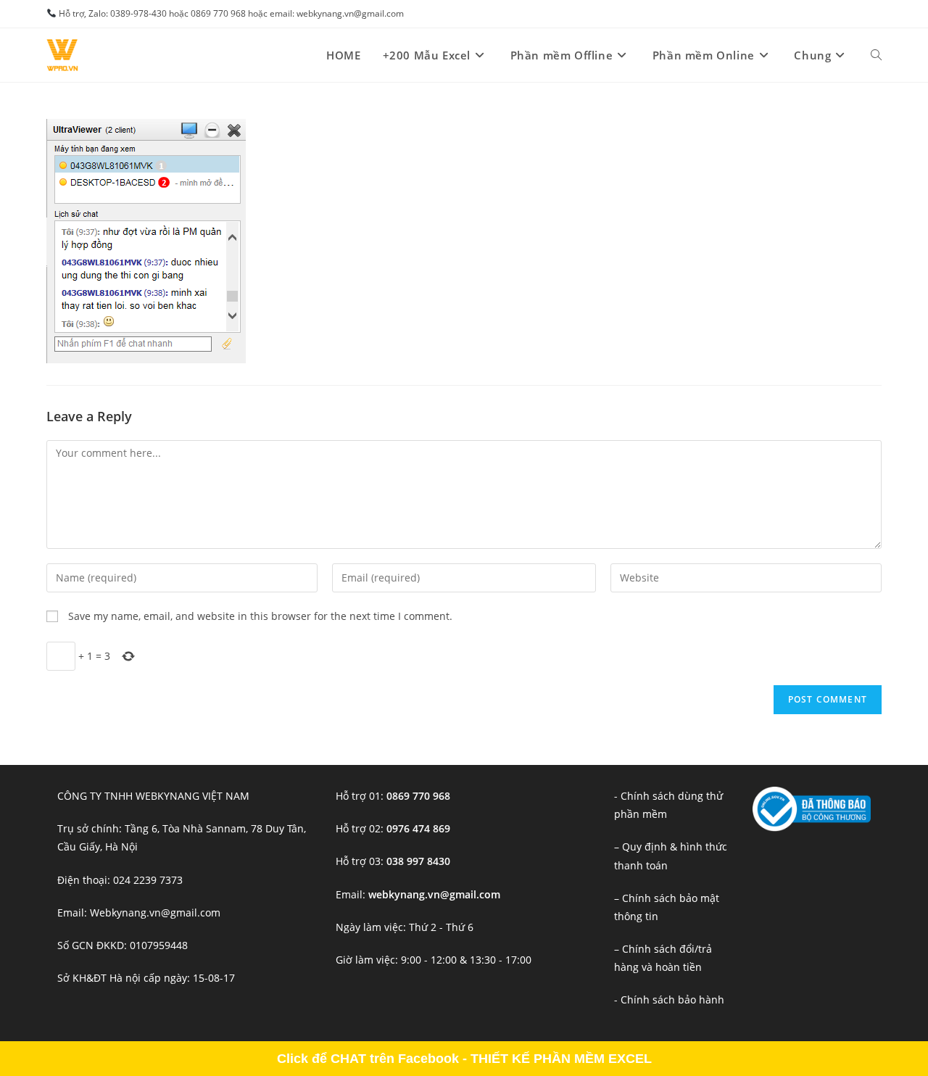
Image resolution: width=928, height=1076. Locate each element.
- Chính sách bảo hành (669, 999)
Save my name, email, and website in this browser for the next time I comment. (260, 616)
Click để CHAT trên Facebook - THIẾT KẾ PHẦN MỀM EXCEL (464, 1058)
